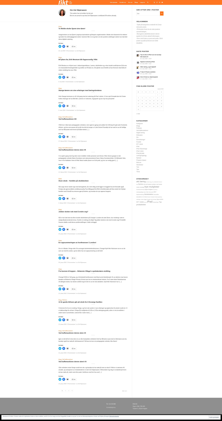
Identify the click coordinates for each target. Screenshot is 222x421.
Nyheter (138, 158)
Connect (160, 181)
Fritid (157, 184)
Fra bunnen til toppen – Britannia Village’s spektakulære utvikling (84, 271)
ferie (148, 181)
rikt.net (145, 184)
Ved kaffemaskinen (67, 117)
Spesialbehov (139, 196)
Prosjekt (148, 199)
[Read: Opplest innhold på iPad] (138, 62)
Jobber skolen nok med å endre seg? (73, 212)
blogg (60, 26)
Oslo (152, 199)
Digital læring (140, 132)
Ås (146, 181)
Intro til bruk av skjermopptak (149, 77)
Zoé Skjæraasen (81, 50)
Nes (137, 184)
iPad (137, 146)
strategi (142, 187)
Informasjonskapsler (114, 416)
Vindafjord (153, 196)
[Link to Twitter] (154, 2)
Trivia (138, 171)
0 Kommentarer (70, 50)
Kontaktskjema (111, 407)
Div (137, 137)
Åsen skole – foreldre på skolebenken (74, 181)
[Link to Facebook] (157, 2)
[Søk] (147, 2)
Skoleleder (139, 165)
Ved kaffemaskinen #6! (68, 119)
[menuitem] (113, 2)
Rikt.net (138, 162)
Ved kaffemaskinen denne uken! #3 (72, 361)
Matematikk (151, 192)
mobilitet (161, 199)
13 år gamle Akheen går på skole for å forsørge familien (80, 302)
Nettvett (146, 196)
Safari (149, 196)
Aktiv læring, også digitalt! (148, 67)
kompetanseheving (140, 189)
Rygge (145, 199)
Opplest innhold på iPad (147, 61)
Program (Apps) (141, 160)
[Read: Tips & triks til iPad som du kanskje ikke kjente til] (138, 55)
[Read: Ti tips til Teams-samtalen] (138, 72)
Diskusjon (139, 135)
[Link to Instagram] (159, 2)
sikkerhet (156, 181)
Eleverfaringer (140, 139)
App (158, 199)
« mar (138, 113)
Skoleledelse (148, 194)
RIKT (155, 192)
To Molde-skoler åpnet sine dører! (72, 28)
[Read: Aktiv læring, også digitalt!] (138, 67)
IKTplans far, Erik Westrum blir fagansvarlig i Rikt (78, 59)
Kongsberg (155, 189)
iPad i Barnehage (141, 148)
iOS (143, 196)
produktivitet (141, 205)
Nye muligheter (151, 187)
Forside (138, 142)
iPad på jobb (140, 153)
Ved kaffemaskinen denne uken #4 (72, 333)
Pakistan (64, 300)
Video (147, 192)
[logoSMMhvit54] (65, 2)
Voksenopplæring (158, 196)
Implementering (140, 194)
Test (137, 167)
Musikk (145, 202)
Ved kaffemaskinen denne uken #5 (72, 150)
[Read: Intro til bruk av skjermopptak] (138, 77)
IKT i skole (139, 144)
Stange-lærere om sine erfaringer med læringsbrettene (80, 90)
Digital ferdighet (149, 189)
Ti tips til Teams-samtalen (147, 72)
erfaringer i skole (139, 199)
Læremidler (156, 194)
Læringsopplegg (141, 155)
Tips (137, 169)
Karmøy (154, 199)
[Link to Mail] (162, 2)
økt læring (141, 181)
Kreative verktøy (151, 184)
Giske (145, 192)
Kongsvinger (156, 202)
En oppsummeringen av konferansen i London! (77, 242)
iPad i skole (140, 151)
